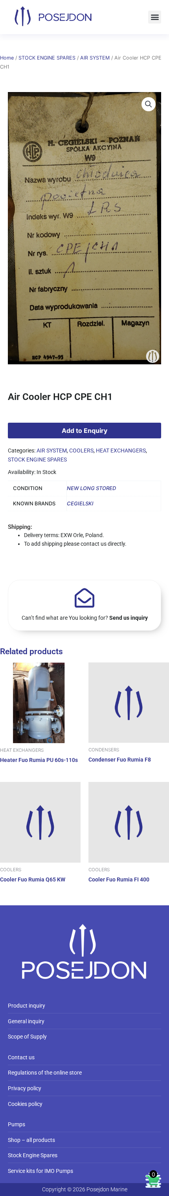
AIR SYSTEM (95, 58)
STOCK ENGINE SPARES (46, 58)
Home (7, 58)
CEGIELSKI (80, 503)
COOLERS (81, 450)
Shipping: (20, 526)
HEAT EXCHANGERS (121, 450)
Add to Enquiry (84, 430)
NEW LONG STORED (91, 488)
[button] (154, 17)
